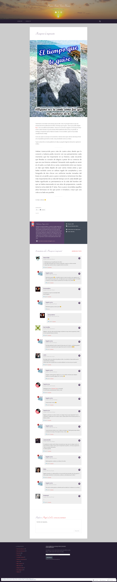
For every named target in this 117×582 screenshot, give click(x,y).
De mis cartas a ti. (20, 548)
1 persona (51, 282)
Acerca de (19, 21)
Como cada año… (71, 231)
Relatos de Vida (20, 567)
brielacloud (46, 495)
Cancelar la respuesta (60, 517)
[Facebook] (56, 12)
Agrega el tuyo (77, 251)
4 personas (50, 267)
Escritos (18, 553)
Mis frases (19, 565)
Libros (77, 226)
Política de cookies (33, 579)
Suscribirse (49, 557)
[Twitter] (58, 12)
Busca (100, 21)
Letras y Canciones (21, 559)
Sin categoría (20, 569)
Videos (18, 571)
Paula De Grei (46, 384)
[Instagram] (61, 12)
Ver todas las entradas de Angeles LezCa (46, 241)
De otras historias (71, 226)
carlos (44, 355)
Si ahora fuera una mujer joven (74, 229)
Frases (18, 555)
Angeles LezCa (49, 273)
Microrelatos (20, 563)
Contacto (28, 21)
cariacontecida (46, 440)
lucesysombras (46, 288)
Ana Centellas (46, 327)
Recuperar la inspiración (45, 33)
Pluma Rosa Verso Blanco (58, 5)
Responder (79, 258)
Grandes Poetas (20, 557)
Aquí (36, 127)
